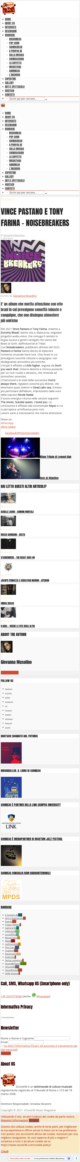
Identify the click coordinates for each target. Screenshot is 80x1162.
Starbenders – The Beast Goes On (18, 557)
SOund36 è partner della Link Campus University (31, 804)
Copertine (10, 79)
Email (4, 1042)
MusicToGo (15, 67)
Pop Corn (14, 43)
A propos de (15, 51)
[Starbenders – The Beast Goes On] (8, 548)
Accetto (33, 1120)
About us (10, 23)
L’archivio (14, 75)
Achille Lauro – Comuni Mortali (17, 512)
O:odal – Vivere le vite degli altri (18, 626)
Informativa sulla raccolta (20, 1158)
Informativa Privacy (8, 1017)
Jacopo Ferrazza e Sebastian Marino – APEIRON (25, 580)
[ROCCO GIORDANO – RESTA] (8, 525)
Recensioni (11, 31)
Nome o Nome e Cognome (17, 1038)
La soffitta (15, 63)
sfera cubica (8, 427)
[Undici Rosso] (8, 594)
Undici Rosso (7, 603)
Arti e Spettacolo (15, 87)
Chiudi (4, 1151)
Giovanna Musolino (14, 235)
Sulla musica (16, 55)
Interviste (10, 27)
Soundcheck (15, 47)
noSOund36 (15, 39)
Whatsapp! (42, 996)
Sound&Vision (16, 59)
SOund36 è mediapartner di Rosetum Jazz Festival (32, 839)
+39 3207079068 (11, 996)
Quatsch (9, 91)
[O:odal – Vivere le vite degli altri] (8, 616)
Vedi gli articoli (10, 672)
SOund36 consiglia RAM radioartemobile (26, 873)
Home (8, 19)
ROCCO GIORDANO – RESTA (13, 534)
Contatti (10, 95)
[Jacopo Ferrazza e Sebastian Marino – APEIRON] (8, 571)
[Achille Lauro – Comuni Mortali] (8, 502)
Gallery (9, 83)
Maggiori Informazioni (14, 1120)
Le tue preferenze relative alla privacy (49, 1158)
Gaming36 (14, 71)
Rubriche (10, 35)
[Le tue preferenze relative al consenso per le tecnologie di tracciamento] (76, 1158)
